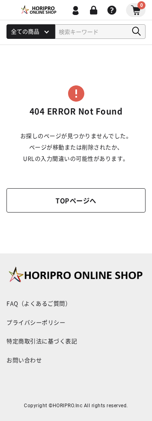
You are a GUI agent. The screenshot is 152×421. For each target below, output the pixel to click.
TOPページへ (76, 200)
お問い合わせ (24, 360)
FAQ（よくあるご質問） (38, 303)
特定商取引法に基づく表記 (41, 341)
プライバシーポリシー (35, 322)
